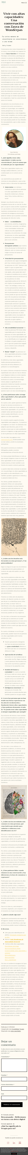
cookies (10, 1148)
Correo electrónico (7, 1084)
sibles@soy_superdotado (10, 958)
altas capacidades (16, 1031)
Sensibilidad (15, 1029)
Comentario (5, 1057)
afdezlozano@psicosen (10, 956)
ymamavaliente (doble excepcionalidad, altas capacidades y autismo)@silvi (16, 951)
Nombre (4, 1075)
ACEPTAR (14, 1153)
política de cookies (15, 1151)
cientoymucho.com (7, 439)
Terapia (22, 1029)
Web (2, 1094)
